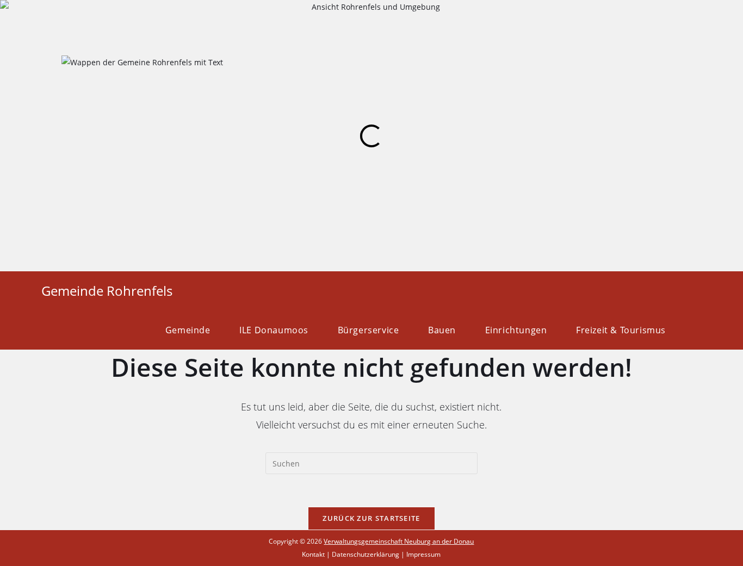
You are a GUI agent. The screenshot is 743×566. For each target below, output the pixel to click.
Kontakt (313, 554)
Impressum (423, 554)
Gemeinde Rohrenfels (106, 291)
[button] (10, 136)
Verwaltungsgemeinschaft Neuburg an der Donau (399, 541)
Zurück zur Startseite (371, 518)
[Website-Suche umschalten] (698, 330)
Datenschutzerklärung (365, 554)
